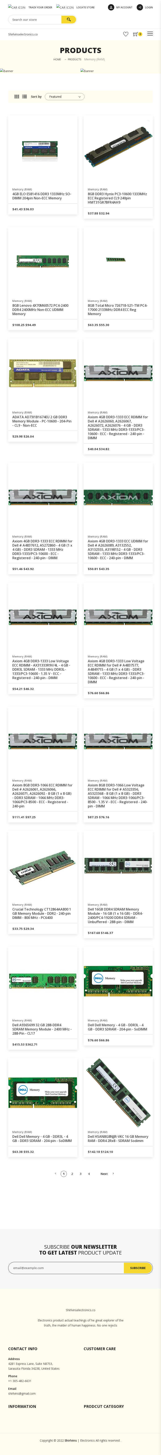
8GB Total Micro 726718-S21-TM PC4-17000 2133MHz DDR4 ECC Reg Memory (118, 309)
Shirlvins (71, 1440)
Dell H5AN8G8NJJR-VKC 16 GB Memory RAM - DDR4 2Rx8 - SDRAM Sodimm (118, 1138)
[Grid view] (16, 96)
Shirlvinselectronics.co (23, 34)
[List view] (24, 96)
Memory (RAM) (22, 189)
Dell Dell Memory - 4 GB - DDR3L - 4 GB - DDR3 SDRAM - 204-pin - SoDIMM (117, 1027)
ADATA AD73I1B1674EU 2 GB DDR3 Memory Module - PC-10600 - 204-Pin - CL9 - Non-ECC (41, 421)
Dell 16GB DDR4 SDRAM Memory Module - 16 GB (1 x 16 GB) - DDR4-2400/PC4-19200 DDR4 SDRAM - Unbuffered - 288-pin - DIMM (115, 915)
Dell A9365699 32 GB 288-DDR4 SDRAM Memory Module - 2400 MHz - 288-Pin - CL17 (42, 1029)
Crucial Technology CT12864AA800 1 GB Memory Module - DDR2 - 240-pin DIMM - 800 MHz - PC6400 (41, 913)
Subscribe (138, 1268)
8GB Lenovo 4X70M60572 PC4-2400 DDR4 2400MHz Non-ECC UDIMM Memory (40, 309)
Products (74, 59)
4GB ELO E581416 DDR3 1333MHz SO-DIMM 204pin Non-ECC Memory (41, 196)
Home (57, 59)
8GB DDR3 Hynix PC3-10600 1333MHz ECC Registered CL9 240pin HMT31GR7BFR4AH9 (117, 198)
